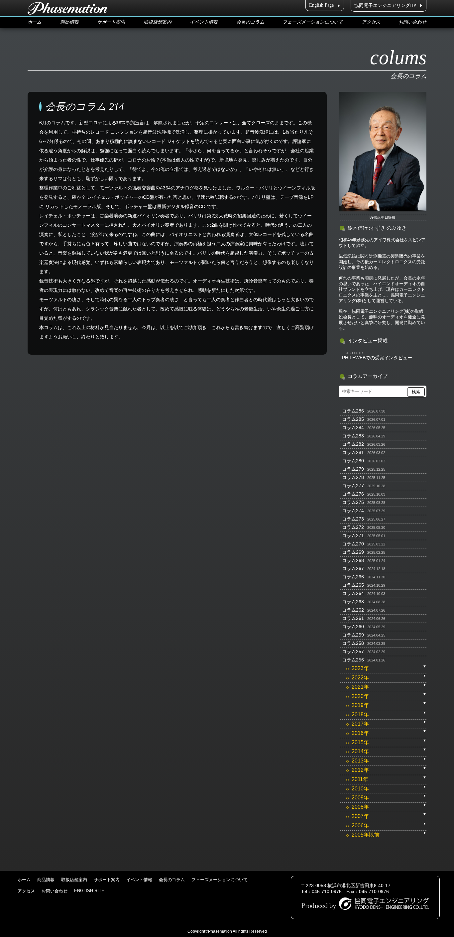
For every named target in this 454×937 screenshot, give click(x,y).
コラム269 (353, 552)
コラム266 (353, 576)
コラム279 (353, 469)
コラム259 (353, 635)
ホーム (35, 22)
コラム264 (353, 593)
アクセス (371, 22)
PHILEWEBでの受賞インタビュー (377, 357)
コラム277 (353, 485)
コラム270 (353, 543)
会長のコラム (250, 22)
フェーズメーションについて (313, 22)
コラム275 (353, 502)
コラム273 (353, 519)
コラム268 (353, 560)
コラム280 (353, 460)
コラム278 (353, 477)
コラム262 (353, 610)
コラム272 (353, 527)
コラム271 (353, 535)
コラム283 (353, 435)
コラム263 (353, 601)
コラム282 (353, 444)
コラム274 (353, 510)
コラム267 (353, 568)
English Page (321, 5)
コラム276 (353, 494)
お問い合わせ (412, 22)
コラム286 (353, 410)
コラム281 (353, 452)
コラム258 (353, 643)
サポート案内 (111, 22)
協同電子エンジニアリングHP (385, 5)
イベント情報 (204, 22)
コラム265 (353, 585)
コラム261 (353, 618)
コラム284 (353, 427)
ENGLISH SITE (89, 890)
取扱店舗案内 (157, 22)
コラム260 (353, 626)
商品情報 (69, 22)
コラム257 (353, 651)
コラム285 (353, 419)
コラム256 (353, 659)
